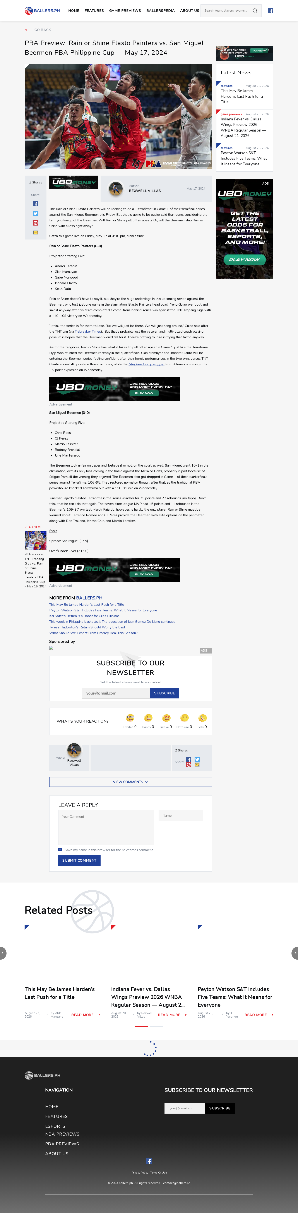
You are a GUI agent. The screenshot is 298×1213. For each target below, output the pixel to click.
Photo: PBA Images (197, 163)
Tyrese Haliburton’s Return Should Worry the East (87, 627)
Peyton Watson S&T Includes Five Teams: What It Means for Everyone (103, 610)
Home (73, 10)
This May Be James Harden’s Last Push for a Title (86, 604)
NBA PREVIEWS (62, 1134)
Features (94, 10)
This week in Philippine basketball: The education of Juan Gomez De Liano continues (112, 621)
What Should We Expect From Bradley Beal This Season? (93, 633)
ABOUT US (189, 10)
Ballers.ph (89, 598)
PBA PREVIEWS (62, 1144)
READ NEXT (33, 527)
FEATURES (56, 1116)
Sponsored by (62, 641)
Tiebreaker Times (88, 331)
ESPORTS (55, 1126)
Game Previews (125, 10)
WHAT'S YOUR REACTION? (83, 721)
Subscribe (219, 1108)
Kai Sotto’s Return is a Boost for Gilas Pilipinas (84, 616)
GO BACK (42, 30)
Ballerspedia (160, 10)
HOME (51, 1107)
